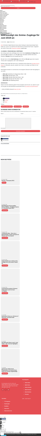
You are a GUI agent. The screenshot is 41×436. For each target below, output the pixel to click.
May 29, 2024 (17, 89)
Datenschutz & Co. (8, 410)
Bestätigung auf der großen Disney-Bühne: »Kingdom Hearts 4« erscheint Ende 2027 (10, 207)
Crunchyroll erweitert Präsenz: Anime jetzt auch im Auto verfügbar (10, 290)
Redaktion (6, 406)
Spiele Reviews (3, 26)
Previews (2, 29)
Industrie (2, 21)
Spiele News (2, 18)
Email (22, 113)
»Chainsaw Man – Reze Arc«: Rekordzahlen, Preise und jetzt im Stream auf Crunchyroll (10, 234)
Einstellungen (3, 435)
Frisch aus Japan (3, 12)
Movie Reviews (3, 28)
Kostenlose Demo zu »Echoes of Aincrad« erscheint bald (10, 317)
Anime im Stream (3, 15)
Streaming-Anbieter (16, 48)
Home (1, 10)
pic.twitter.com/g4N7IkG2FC (31, 86)
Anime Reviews (3, 25)
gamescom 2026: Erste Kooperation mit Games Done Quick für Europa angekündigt (9, 370)
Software (2, 19)
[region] (20, 23)
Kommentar (3, 128)
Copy (16, 432)
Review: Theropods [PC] (8, 180)
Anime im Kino (3, 16)
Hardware (2, 20)
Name (2, 113)
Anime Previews (3, 30)
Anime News (2, 11)
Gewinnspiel (7, 403)
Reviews (2, 24)
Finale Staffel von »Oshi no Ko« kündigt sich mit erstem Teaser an (10, 262)
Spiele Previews (3, 32)
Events (1, 23)
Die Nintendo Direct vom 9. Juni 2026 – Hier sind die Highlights (10, 343)
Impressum (6, 408)
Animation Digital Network (6, 106)
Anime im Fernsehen (4, 14)
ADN (2, 45)
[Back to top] (1, 415)
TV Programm (7, 401)
